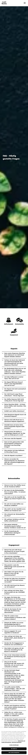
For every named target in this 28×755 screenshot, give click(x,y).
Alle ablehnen (14, 748)
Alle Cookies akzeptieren (14, 752)
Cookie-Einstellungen (14, 744)
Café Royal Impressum (16, 742)
